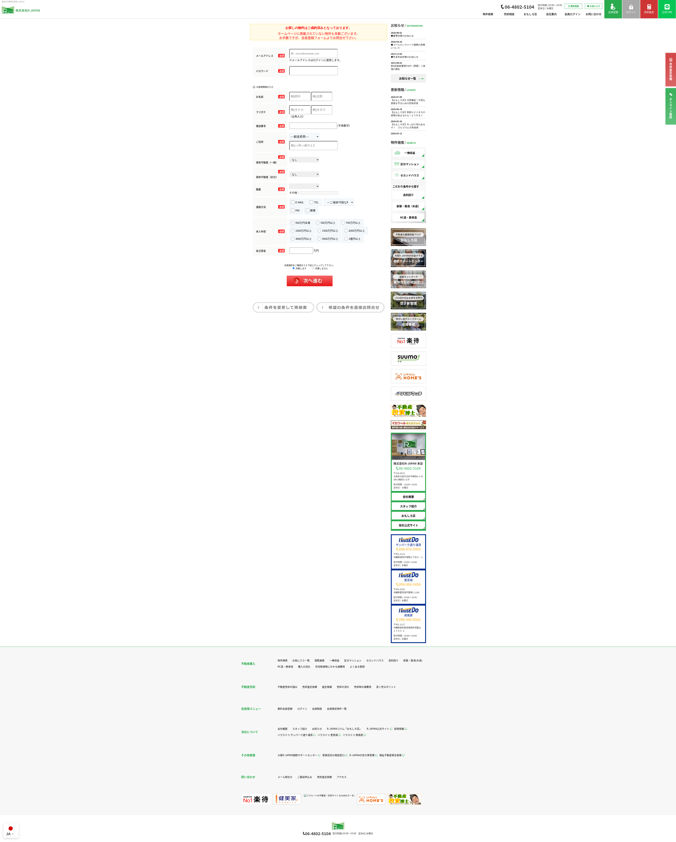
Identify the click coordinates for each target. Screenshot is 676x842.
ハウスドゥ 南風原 (353, 735)
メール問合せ (285, 777)
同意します (300, 268)
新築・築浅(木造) (412, 660)
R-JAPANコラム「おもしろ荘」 (344, 728)
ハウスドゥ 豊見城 (328, 735)
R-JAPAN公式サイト (378, 728)
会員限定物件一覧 (337, 708)
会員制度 (317, 708)
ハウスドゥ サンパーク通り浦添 (295, 735)
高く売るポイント (386, 686)
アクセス (341, 777)
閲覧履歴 (575, 6)
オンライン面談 (671, 108)
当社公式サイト (408, 525)
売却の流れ (343, 686)
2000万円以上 (357, 230)
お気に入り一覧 (301, 660)
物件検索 (488, 14)
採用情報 (399, 728)
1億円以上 (355, 238)
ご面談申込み (304, 777)
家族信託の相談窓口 (333, 755)
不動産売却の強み (287, 686)
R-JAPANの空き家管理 (361, 755)
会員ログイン (572, 14)
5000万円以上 (330, 238)
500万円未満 (302, 222)
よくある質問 (357, 666)
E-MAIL (299, 202)
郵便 (312, 210)
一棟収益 (410, 153)
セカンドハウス (409, 175)
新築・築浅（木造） (408, 206)
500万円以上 (328, 222)
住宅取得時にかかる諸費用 (330, 666)
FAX (297, 210)
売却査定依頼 (671, 72)
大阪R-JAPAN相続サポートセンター (297, 755)
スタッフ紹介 (408, 506)
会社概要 (408, 496)
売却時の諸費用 (362, 686)
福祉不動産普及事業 (390, 755)
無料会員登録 (285, 708)
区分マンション (409, 164)
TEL (316, 202)
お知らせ (317, 728)
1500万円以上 (330, 230)
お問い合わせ (594, 14)
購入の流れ (304, 666)
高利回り (408, 195)
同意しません (321, 268)
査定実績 (327, 686)
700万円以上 (353, 222)
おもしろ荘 (530, 14)
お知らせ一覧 (407, 78)
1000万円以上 (303, 230)
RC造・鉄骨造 (408, 217)
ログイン (302, 708)
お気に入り (595, 6)
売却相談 (509, 14)
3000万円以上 (303, 238)
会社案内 (551, 14)
